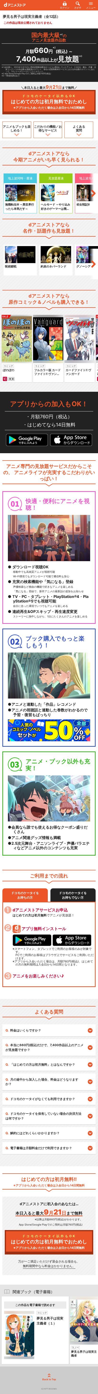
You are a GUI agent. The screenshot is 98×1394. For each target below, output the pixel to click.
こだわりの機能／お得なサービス (48, 128)
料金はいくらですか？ (25, 1030)
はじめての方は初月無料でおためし (49, 101)
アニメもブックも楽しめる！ (17, 128)
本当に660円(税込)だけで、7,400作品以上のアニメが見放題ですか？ (44, 1047)
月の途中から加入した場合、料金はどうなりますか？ (41, 1081)
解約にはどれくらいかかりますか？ (35, 1133)
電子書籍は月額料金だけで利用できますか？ (41, 1148)
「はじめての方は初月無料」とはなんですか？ (42, 1064)
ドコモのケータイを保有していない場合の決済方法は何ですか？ (43, 1116)
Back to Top (49, 1379)
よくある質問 (79, 128)
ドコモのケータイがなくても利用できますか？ (42, 1099)
